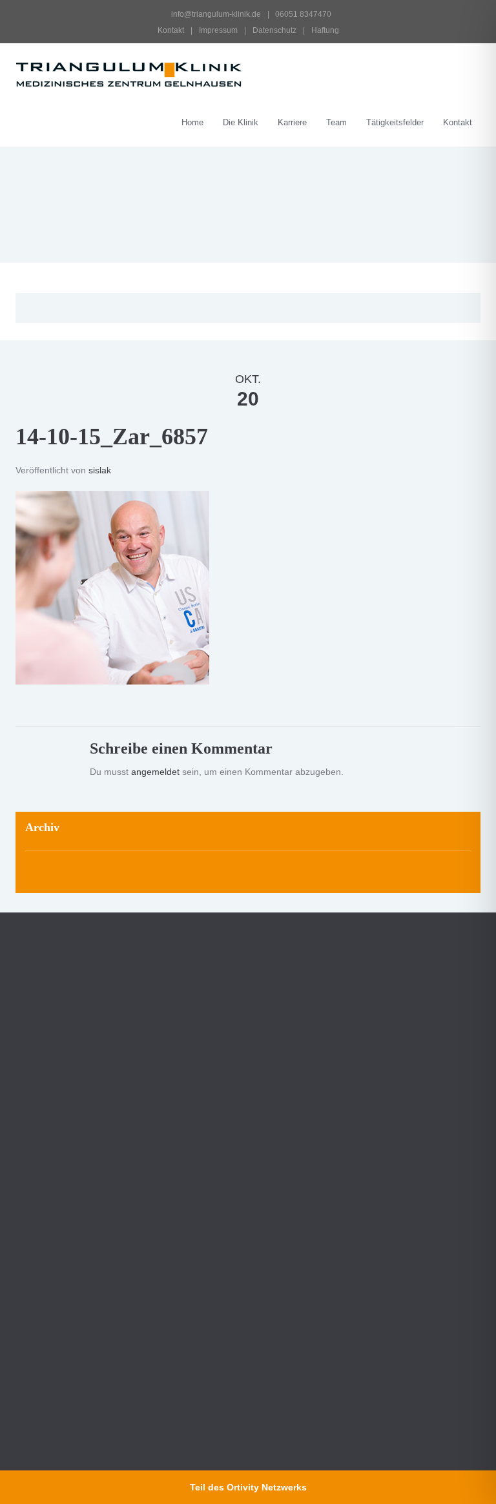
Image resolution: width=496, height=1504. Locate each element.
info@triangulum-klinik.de (215, 14)
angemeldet (155, 772)
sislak (99, 470)
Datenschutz (274, 30)
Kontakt (171, 30)
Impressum (218, 30)
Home (192, 122)
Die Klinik (240, 122)
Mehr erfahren (57, 1345)
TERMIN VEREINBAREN (321, 1148)
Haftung (325, 30)
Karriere (292, 122)
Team (336, 122)
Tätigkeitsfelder (395, 122)
